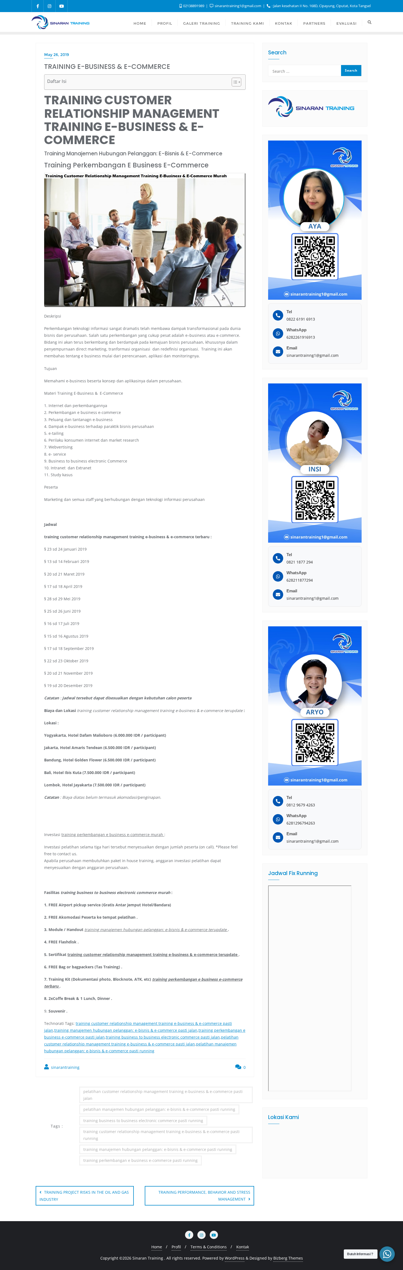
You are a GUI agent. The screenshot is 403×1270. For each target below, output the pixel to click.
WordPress (235, 1258)
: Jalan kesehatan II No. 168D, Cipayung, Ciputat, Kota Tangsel (321, 5)
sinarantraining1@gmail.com (238, 5)
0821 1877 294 (299, 562)
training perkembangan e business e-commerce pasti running (140, 1160)
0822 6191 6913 (300, 319)
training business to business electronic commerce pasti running (143, 1120)
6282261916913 (300, 337)
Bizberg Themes (288, 1258)
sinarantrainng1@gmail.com (312, 355)
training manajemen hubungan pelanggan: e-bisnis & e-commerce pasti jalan (125, 1030)
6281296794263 (300, 823)
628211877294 (299, 580)
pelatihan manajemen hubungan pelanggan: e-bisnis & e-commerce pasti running (159, 1109)
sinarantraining (65, 1067)
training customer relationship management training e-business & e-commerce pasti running (161, 1135)
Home (156, 1246)
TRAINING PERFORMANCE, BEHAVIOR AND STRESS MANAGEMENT (204, 1196)
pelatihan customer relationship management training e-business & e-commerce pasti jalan (163, 1095)
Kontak (242, 1246)
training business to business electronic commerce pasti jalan (163, 1037)
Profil (176, 1246)
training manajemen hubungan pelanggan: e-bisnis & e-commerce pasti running (157, 1149)
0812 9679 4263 (300, 805)
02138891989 (193, 5)
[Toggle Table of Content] (234, 82)
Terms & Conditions (209, 1246)
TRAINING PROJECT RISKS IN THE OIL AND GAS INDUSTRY (84, 1196)
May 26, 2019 (56, 54)
